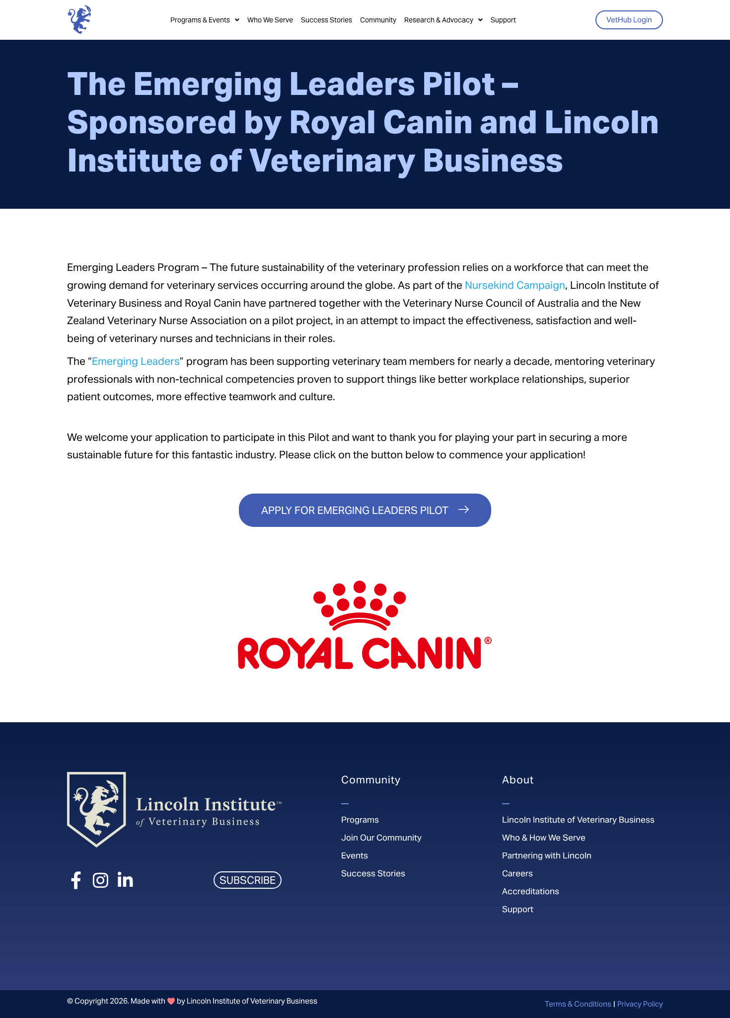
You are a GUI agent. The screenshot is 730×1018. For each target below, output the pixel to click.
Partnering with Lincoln (546, 855)
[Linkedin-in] (125, 880)
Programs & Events (200, 19)
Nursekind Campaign (515, 285)
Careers (517, 873)
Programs (360, 819)
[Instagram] (100, 880)
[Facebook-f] (75, 880)
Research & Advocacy (438, 19)
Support (503, 19)
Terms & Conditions (578, 1004)
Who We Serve (270, 19)
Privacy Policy (640, 1004)
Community (378, 19)
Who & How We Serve (543, 837)
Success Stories (326, 19)
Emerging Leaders (136, 361)
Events (354, 855)
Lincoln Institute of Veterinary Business (578, 819)
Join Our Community (381, 837)
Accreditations (530, 891)
